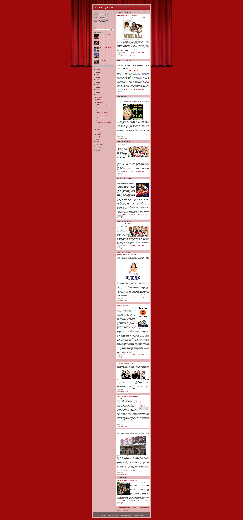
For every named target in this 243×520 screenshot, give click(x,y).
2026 (97, 69)
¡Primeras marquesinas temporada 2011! (127, 431)
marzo (98, 132)
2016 (97, 86)
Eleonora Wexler (124, 57)
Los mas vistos (121, 144)
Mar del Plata (133, 93)
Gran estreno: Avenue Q (123, 305)
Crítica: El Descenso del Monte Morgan (127, 15)
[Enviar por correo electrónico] (117, 54)
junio (98, 127)
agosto (98, 104)
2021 (97, 77)
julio (98, 126)
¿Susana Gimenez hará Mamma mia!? (127, 254)
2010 (97, 96)
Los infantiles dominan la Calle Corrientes (127, 396)
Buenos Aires (124, 55)
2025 (97, 71)
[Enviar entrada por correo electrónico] (146, 52)
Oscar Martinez (137, 57)
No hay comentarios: (140, 52)
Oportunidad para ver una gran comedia (127, 480)
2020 (97, 79)
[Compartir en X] (120, 54)
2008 (97, 139)
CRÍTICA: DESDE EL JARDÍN (105, 34)
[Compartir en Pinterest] (122, 54)
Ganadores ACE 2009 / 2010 (124, 181)
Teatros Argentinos (104, 7)
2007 (97, 141)
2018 (97, 82)
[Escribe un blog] (119, 54)
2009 (97, 138)
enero (98, 136)
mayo (98, 129)
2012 (97, 92)
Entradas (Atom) (126, 510)
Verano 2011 (120, 63)
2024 (97, 72)
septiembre (99, 102)
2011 (97, 94)
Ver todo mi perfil (97, 147)
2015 (97, 87)
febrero (98, 134)
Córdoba (129, 93)
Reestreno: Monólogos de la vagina (126, 363)
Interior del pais (124, 391)
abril (98, 131)
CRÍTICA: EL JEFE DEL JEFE (105, 47)
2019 (97, 81)
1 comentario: (139, 297)
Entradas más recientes (123, 507)
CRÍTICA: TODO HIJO (103, 41)
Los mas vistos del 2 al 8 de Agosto (126, 223)
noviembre (99, 99)
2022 (97, 76)
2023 (97, 74)
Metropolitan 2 (131, 57)
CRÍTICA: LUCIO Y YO (104, 60)
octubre (98, 100)
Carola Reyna (130, 55)
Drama (137, 55)
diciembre (99, 97)
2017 (97, 84)
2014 (97, 89)
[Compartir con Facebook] (121, 54)
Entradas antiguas (144, 507)
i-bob (130, 515)
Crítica (134, 55)
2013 (97, 91)
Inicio (134, 507)
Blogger (141, 515)
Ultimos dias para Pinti (122, 99)
